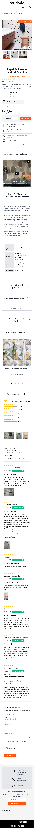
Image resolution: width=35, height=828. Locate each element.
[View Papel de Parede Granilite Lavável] (6, 55)
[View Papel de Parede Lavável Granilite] (23, 55)
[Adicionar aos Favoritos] (14, 79)
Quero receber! (14, 804)
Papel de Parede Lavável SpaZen (17, 369)
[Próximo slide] (30, 383)
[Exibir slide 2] (15, 383)
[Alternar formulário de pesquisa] (23, 7)
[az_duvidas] (29, 308)
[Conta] (26, 7)
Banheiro (21, 226)
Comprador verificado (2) (15, 452)
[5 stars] (15, 719)
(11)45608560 (21, 780)
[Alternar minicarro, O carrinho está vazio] (30, 7)
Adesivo (6, 220)
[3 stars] (10, 719)
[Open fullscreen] (17, 35)
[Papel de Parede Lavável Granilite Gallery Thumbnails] (15, 55)
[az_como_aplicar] (29, 286)
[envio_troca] (29, 320)
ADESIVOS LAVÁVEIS (13, 12)
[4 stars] (13, 719)
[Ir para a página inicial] (17, 3)
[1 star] (5, 719)
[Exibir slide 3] (19, 383)
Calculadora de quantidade (14, 102)
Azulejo (13, 220)
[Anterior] (25, 48)
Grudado (4, 12)
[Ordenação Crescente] (23, 458)
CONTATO (20, 786)
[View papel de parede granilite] (15, 55)
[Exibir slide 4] (22, 383)
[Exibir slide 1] (11, 383)
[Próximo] (29, 48)
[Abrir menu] (3, 7)
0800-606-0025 (22, 773)
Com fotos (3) (11, 450)
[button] (7, 79)
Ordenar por (9, 456)
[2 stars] (8, 719)
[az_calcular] (29, 298)
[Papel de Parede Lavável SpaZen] (17, 352)
